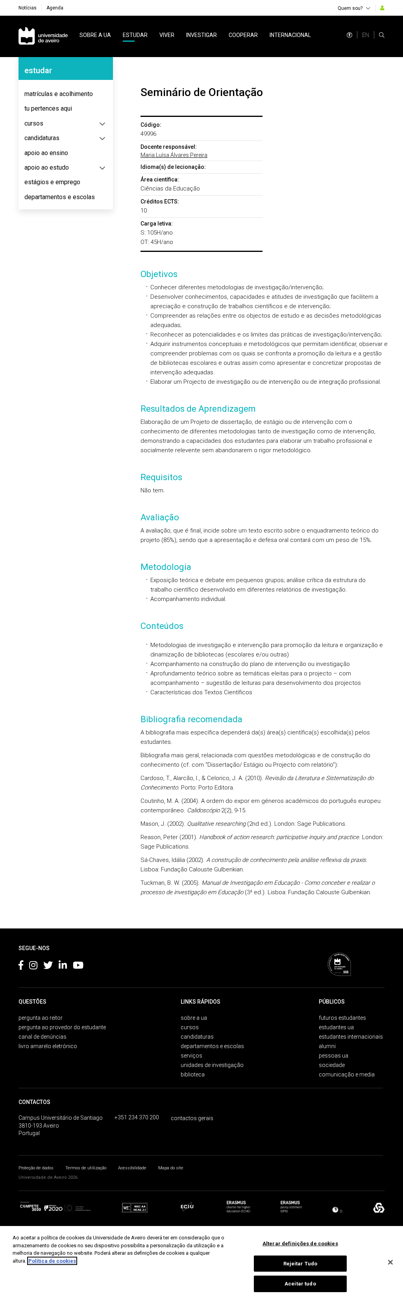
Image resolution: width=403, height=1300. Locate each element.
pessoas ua (333, 1055)
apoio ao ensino (46, 153)
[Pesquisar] (382, 35)
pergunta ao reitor (40, 1018)
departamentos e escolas (59, 197)
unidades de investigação (212, 1065)
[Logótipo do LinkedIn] (63, 966)
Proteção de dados (36, 1168)
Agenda (54, 8)
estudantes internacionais (351, 1037)
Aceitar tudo (300, 1284)
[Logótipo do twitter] (48, 966)
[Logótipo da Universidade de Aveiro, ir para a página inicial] (43, 36)
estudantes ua (336, 1027)
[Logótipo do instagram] (33, 966)
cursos (33, 123)
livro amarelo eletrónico (47, 1046)
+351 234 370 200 (137, 1117)
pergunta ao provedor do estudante (62, 1027)
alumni (327, 1046)
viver (166, 35)
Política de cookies (52, 1261)
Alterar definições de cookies (300, 1243)
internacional (290, 35)
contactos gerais (192, 1118)
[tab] (65, 94)
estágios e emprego (52, 182)
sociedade (332, 1065)
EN (365, 35)
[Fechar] (390, 1262)
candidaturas (41, 138)
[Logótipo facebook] (20, 966)
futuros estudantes (342, 1018)
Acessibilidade (132, 1168)
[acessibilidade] (349, 35)
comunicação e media (347, 1074)
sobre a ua (95, 35)
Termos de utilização (85, 1168)
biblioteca (193, 1074)
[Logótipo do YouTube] (78, 966)
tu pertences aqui (48, 108)
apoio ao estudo (46, 167)
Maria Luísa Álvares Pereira (173, 155)
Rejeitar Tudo (300, 1264)
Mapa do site (170, 1168)
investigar (201, 35)
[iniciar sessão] (382, 8)
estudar (135, 35)
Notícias (27, 8)
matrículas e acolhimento (58, 94)
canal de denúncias (42, 1037)
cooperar (243, 35)
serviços (191, 1055)
